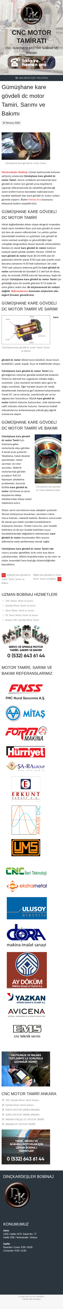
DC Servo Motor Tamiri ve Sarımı (21, 615)
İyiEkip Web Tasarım (31, 1299)
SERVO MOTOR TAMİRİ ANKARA (22, 1115)
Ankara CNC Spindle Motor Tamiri (22, 620)
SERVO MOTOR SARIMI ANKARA (22, 1110)
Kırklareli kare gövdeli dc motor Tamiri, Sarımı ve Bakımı (16, 579)
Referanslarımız (19, 291)
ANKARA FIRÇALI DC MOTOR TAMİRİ (24, 1119)
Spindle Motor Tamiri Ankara (19, 1105)
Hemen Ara (34, 199)
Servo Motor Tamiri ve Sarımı (19, 611)
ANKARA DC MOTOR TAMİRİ (20, 1124)
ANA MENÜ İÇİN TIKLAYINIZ (33, 78)
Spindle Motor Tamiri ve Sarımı (20, 606)
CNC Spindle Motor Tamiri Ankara (22, 1100)
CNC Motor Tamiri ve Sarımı (19, 601)
